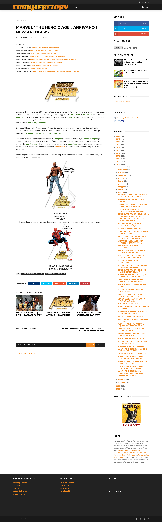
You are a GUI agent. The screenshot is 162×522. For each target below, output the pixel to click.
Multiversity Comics (121, 452)
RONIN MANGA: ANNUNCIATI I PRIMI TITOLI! (133, 320)
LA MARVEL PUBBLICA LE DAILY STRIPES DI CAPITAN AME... (130, 242)
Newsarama (132, 455)
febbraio (122, 379)
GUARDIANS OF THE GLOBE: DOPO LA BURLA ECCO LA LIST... (133, 232)
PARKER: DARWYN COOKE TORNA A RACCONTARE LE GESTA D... (132, 196)
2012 (118, 159)
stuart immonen (57, 19)
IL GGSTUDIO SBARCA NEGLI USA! (131, 346)
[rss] (148, 2)
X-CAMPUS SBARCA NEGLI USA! (130, 228)
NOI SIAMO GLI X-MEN (127, 376)
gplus (133, 34)
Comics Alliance (134, 450)
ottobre (121, 172)
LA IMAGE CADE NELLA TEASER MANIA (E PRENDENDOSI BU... (131, 280)
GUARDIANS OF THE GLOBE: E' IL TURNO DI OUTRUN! (131, 220)
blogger (90, 344)
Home (18, 19)
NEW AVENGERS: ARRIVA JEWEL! (131, 338)
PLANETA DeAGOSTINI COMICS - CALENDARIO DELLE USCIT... (131, 367)
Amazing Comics (20, 482)
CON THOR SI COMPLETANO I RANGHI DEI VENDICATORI (46, 62)
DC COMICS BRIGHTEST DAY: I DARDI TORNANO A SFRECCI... (132, 266)
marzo (121, 192)
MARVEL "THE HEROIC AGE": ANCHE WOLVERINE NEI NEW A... (132, 350)
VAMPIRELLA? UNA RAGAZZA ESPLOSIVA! (130, 247)
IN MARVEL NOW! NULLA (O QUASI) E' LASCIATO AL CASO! (29, 314)
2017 (118, 144)
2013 (118, 156)
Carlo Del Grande (67, 482)
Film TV (16, 488)
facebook (99, 344)
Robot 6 (125, 455)
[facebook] (139, 2)
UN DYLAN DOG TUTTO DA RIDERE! (132, 354)
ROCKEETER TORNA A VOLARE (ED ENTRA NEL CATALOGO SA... (132, 276)
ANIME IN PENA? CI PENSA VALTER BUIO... (132, 285)
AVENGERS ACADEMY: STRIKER (130, 316)
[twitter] (142, 2)
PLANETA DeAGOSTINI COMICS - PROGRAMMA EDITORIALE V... (131, 357)
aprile (121, 189)
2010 (118, 164)
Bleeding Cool (123, 450)
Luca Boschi (65, 491)
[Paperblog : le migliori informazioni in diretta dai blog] (119, 122)
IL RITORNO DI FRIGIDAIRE (128, 304)
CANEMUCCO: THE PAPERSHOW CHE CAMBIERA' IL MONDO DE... (132, 205)
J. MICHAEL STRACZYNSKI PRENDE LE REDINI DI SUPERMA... (133, 330)
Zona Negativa (143, 455)
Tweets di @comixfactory (122, 101)
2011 (118, 161)
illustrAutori (65, 488)
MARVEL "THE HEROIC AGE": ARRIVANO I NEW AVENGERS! (58, 314)
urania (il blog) (19, 494)
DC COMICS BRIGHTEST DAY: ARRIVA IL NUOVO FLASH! (132, 342)
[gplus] (145, 2)
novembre (122, 170)
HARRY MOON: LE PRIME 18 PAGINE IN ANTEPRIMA (133, 307)
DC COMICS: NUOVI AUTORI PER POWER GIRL (131, 261)
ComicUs (16, 485)
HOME (75, 7)
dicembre (122, 167)
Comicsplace (133, 452)
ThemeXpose (25, 519)
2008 (118, 389)
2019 (118, 139)
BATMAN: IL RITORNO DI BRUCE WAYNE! (131, 200)
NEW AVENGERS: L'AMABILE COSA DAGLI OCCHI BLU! (132, 334)
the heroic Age (70, 19)
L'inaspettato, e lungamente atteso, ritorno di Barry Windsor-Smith (136, 62)
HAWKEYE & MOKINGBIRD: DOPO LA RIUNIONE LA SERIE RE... (132, 312)
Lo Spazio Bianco (20, 491)
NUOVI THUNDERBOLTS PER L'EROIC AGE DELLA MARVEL (89, 314)
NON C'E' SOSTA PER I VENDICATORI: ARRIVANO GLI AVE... (133, 362)
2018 (118, 142)
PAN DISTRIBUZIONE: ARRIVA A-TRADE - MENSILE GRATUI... (131, 256)
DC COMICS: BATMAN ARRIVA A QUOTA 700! (130, 290)
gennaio (122, 382)
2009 (118, 386)
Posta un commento (27, 353)
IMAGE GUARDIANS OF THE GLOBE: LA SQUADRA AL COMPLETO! (133, 215)
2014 (118, 153)
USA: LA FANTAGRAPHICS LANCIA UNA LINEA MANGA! (131, 300)
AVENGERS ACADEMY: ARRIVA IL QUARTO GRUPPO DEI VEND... (131, 325)
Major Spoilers (119, 457)
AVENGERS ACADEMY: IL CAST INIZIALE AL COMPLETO (130, 295)
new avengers (44, 19)
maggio (121, 187)
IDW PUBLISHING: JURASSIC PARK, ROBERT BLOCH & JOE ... (131, 225)
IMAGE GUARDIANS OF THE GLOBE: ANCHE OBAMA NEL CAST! (132, 271)
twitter (133, 28)
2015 (118, 150)
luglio (120, 181)
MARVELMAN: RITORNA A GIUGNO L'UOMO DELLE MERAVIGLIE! (132, 237)
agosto (121, 178)
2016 (118, 147)
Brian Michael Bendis (29, 19)
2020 (118, 136)
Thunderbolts (59, 146)
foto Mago (64, 485)
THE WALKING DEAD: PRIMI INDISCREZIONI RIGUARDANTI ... (132, 210)
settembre (123, 175)
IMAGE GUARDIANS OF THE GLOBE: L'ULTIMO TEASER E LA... (132, 252)
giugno (121, 184)
